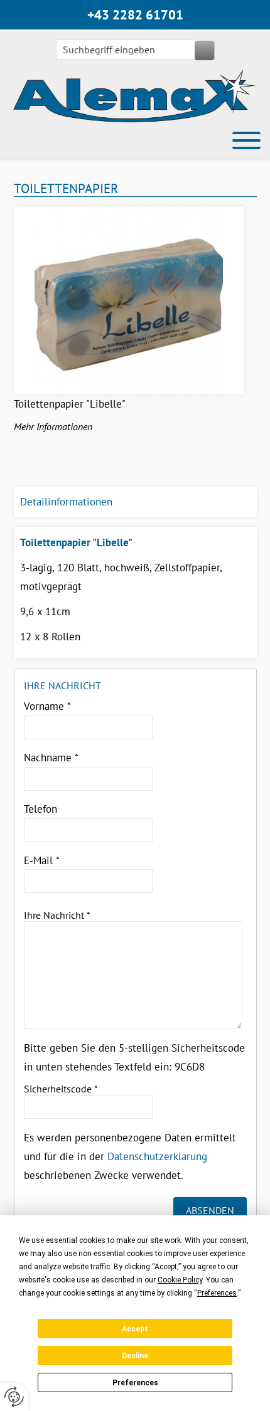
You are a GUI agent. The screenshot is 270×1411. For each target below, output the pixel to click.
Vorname (47, 706)
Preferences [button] (217, 1293)
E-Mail (42, 860)
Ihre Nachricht (57, 915)
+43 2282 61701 (135, 14)
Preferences (135, 1382)
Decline (135, 1355)
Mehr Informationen (53, 426)
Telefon (40, 809)
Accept (135, 1328)
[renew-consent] (14, 1397)
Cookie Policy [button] (180, 1280)
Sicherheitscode (61, 1088)
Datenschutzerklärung (157, 1156)
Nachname (51, 757)
